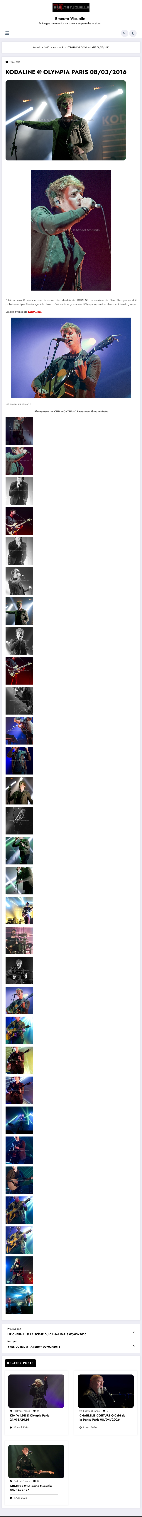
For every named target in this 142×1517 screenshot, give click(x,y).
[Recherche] (124, 33)
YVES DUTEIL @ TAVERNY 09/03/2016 (33, 1347)
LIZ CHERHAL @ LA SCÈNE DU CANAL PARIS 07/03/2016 (46, 1334)
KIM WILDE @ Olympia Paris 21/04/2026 (29, 1418)
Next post (12, 1341)
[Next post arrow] (134, 1346)
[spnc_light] (133, 33)
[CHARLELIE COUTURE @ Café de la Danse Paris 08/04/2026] (106, 1390)
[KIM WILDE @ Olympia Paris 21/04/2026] (36, 1390)
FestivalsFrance (21, 1411)
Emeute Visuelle (70, 18)
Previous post (14, 1328)
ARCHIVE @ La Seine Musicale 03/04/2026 (31, 1488)
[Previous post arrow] (134, 1332)
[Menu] (7, 33)
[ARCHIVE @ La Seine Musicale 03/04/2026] (36, 1461)
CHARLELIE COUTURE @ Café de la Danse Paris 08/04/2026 (102, 1418)
